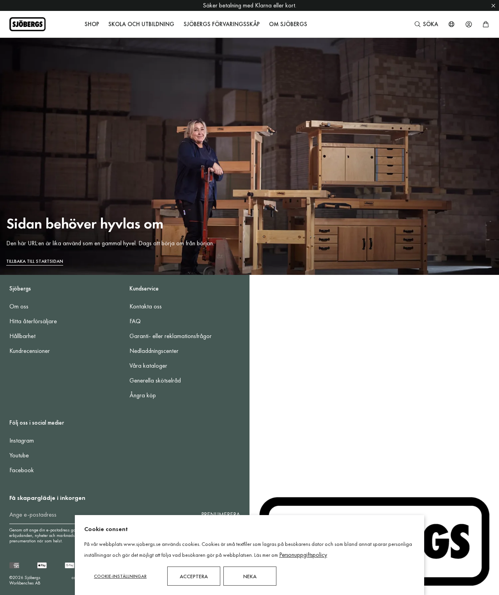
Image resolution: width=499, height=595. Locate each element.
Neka (250, 576)
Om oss (18, 306)
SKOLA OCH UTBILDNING (141, 24)
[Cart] (486, 24)
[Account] (468, 24)
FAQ (135, 321)
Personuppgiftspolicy (303, 555)
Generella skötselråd (155, 380)
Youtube (19, 455)
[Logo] (27, 24)
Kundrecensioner (29, 351)
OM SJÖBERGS (288, 24)
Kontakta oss (145, 306)
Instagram (21, 440)
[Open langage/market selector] (451, 24)
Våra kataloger (148, 365)
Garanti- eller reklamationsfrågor (170, 336)
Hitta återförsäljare (33, 321)
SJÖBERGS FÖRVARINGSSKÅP (222, 24)
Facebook (21, 470)
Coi (74, 577)
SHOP (92, 24)
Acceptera (194, 576)
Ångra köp (142, 395)
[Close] (493, 5)
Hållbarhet (22, 336)
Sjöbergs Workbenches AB (25, 580)
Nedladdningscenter (154, 351)
